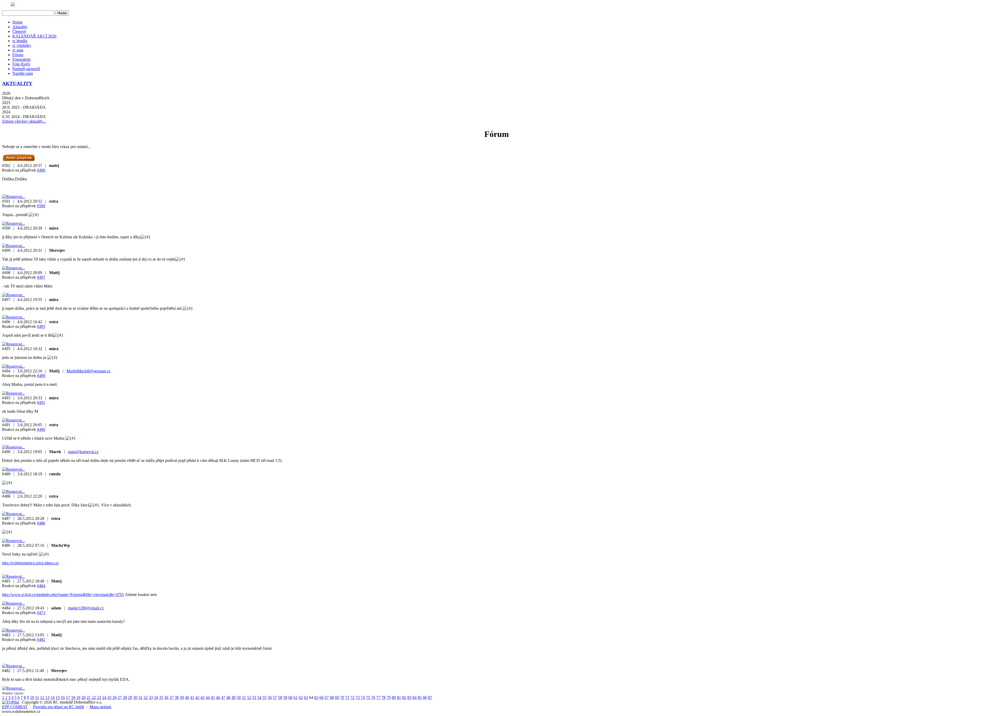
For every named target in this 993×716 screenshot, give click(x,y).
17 (68, 697)
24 (104, 697)
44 (208, 697)
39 (182, 697)
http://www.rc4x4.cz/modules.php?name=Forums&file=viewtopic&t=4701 (63, 594)
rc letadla (19, 41)
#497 (41, 277)
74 (363, 697)
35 (161, 697)
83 (409, 697)
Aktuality (20, 27)
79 (389, 697)
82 (404, 697)
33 (151, 697)
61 (296, 697)
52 (249, 697)
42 (197, 697)
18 (73, 697)
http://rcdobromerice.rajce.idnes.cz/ (30, 563)
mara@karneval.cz (83, 451)
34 (156, 697)
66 (321, 697)
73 (358, 697)
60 (290, 697)
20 (83, 697)
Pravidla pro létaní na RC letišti (58, 707)
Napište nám (22, 73)
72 (352, 697)
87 (430, 697)
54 (259, 697)
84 (414, 697)
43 (202, 697)
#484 (41, 586)
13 (47, 697)
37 (171, 697)
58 (280, 697)
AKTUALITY (17, 83)
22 (94, 697)
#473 (41, 612)
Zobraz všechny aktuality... (24, 121)
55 (264, 697)
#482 (41, 639)
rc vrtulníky (21, 45)
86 (425, 697)
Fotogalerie (21, 59)
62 (301, 697)
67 (327, 697)
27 (120, 697)
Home (17, 22)
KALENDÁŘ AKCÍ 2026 (34, 36)
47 (223, 697)
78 (383, 697)
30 (135, 697)
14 (52, 697)
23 (99, 697)
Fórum (17, 55)
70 (342, 697)
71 (347, 697)
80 (394, 697)
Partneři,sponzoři (26, 69)
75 (368, 697)
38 (177, 697)
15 (58, 697)
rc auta (17, 50)
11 (37, 697)
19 (78, 697)
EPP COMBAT (15, 707)
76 (373, 697)
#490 (41, 375)
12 (42, 697)
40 (187, 697)
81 (399, 697)
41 (192, 697)
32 (146, 697)
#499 (41, 170)
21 (89, 697)
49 (233, 697)
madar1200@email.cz (86, 608)
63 (306, 697)
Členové (19, 31)
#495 (41, 326)
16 (63, 697)
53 (254, 697)
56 (270, 697)
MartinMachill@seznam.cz (88, 371)
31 (140, 697)
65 (316, 697)
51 (244, 697)
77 (378, 697)
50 (239, 697)
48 (228, 697)
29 (130, 697)
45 (213, 697)
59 (285, 697)
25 (109, 697)
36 (166, 697)
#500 (41, 206)
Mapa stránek (100, 707)
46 (218, 697)
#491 (41, 402)
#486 (41, 523)
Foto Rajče (21, 64)
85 (420, 697)
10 (32, 697)
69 (337, 697)
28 (125, 697)
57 (275, 697)
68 (332, 697)
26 (114, 697)
